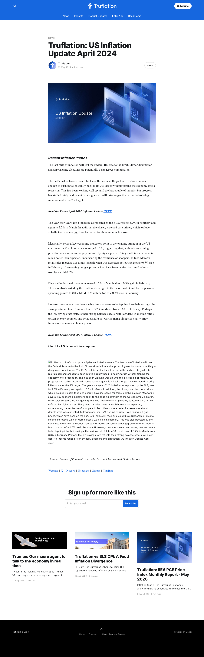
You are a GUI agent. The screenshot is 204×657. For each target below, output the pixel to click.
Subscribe (183, 5)
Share (150, 65)
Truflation (64, 63)
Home (82, 634)
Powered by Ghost (183, 632)
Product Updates (97, 15)
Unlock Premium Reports (113, 634)
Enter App (118, 15)
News (66, 15)
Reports (78, 15)
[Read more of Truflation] (52, 65)
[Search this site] (14, 6)
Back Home (134, 15)
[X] (101, 628)
